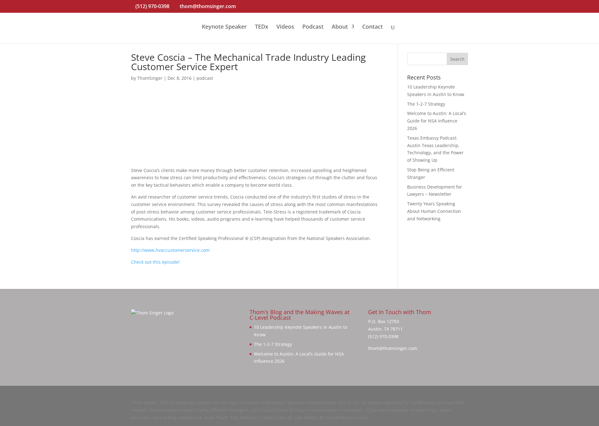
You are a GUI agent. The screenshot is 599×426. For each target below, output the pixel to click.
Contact (372, 27)
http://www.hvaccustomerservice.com (170, 250)
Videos (285, 27)
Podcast (313, 27)
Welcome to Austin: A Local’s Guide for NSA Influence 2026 (436, 120)
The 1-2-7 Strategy (426, 104)
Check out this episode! (155, 262)
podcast (205, 78)
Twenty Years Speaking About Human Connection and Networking (434, 211)
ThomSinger (150, 78)
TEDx (261, 27)
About (340, 27)
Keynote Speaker (224, 27)
